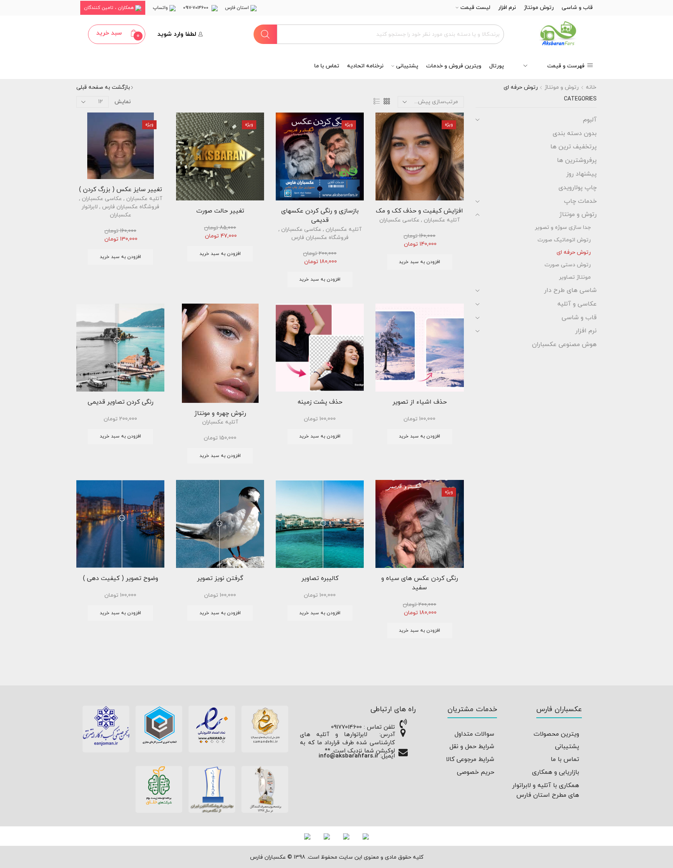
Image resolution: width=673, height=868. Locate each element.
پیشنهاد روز (581, 174)
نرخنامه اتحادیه (365, 66)
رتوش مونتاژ (539, 7)
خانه (591, 87)
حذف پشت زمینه (320, 402)
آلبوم (590, 120)
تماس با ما (326, 66)
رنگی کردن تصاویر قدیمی (120, 402)
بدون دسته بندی (575, 133)
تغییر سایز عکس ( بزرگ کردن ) (120, 189)
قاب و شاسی (577, 7)
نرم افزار (507, 7)
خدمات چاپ (580, 201)
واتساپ (161, 8)
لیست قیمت (475, 7)
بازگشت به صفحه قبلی (103, 87)
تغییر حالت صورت (220, 211)
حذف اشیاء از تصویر (420, 402)
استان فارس (237, 8)
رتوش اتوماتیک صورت (564, 240)
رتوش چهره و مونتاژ (220, 413)
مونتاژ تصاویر (575, 277)
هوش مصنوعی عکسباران (564, 344)
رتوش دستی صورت (567, 265)
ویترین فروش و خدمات (453, 66)
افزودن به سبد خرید (419, 262)
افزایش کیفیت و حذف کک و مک (419, 211)
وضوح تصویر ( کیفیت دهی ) (120, 578)
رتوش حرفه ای (574, 252)
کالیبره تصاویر (319, 578)
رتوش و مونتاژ (561, 87)
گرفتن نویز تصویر (220, 578)
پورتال (496, 66)
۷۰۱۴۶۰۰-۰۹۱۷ (197, 8)
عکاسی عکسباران (399, 220)
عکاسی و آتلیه (577, 304)
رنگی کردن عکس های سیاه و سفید (419, 583)
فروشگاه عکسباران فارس (320, 237)
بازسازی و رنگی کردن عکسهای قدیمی (320, 216)
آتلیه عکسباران (442, 220)
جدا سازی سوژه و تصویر (563, 227)
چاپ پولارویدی (577, 187)
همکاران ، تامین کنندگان (109, 8)
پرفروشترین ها (577, 160)
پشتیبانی (407, 66)
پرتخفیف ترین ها (573, 146)
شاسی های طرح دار (570, 290)
